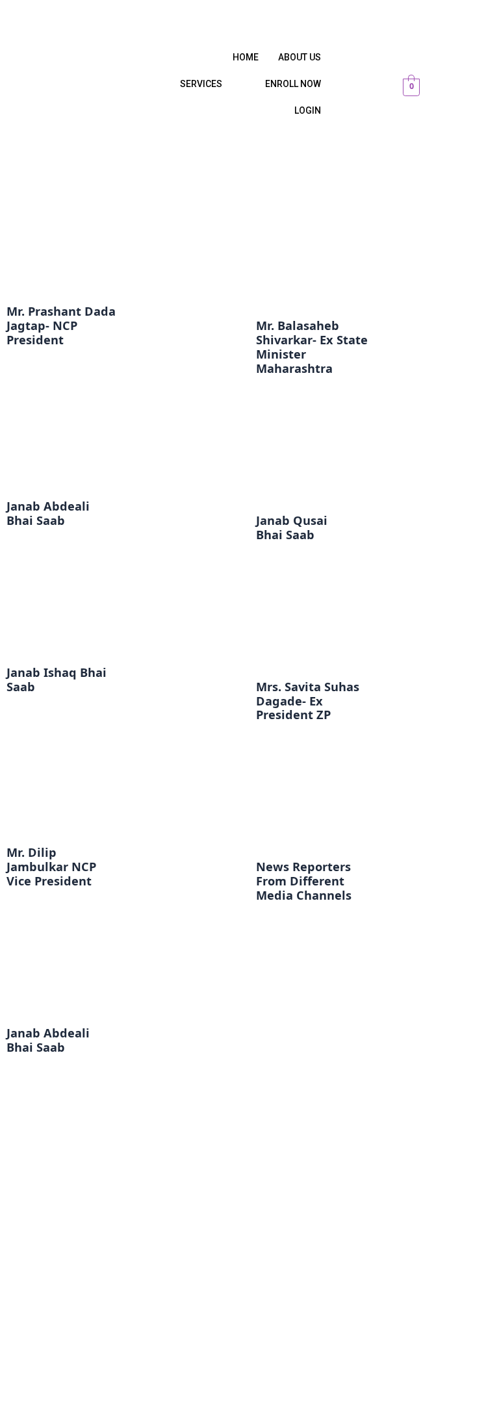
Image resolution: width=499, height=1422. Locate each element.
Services (201, 84)
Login (307, 110)
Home (246, 57)
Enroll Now (293, 84)
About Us (299, 57)
